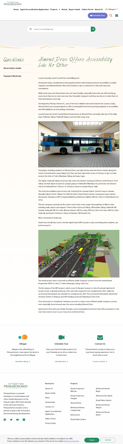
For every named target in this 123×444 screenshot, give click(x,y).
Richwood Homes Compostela (77, 409)
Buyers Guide (74, 10)
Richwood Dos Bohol (104, 396)
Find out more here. (71, 441)
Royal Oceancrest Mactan (77, 390)
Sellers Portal (87, 10)
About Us (99, 10)
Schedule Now (60, 362)
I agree (92, 440)
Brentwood (75, 415)
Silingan (23, 344)
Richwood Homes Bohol (103, 413)
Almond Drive (56, 86)
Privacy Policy (50, 423)
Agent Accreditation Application (34, 10)
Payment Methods (12, 76)
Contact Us (100, 344)
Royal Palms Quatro (78, 419)
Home (16, 10)
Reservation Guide (12, 68)
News (47, 398)
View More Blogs (21, 362)
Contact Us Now (99, 362)
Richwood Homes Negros (103, 406)
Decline (108, 440)
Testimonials (50, 402)
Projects (54, 10)
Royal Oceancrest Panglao (77, 397)
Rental (64, 10)
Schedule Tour (61, 344)
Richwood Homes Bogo (103, 390)
